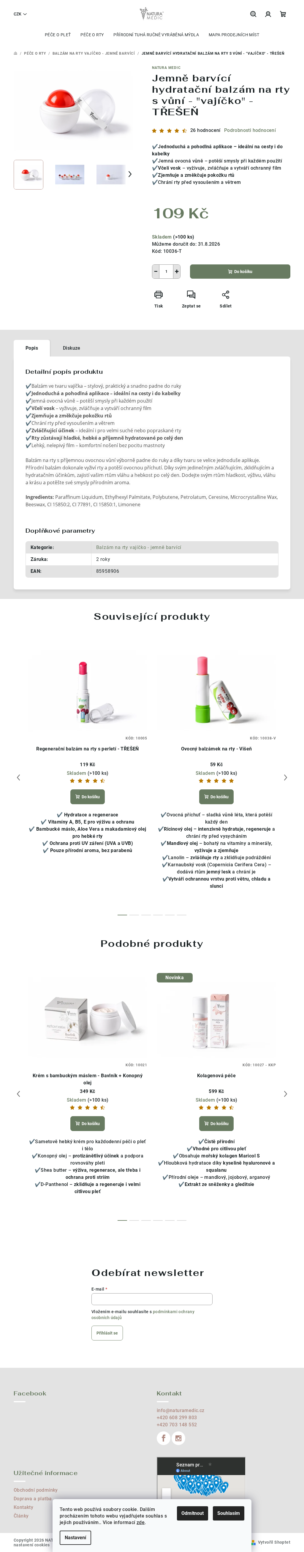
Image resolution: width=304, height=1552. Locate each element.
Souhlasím (228, 1513)
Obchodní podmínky (36, 1490)
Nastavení (75, 1537)
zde (141, 1522)
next (285, 777)
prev (18, 777)
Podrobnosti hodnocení (250, 130)
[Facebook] (163, 1438)
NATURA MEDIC (166, 68)
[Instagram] (178, 1438)
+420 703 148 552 (177, 1425)
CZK (17, 14)
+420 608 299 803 (177, 1417)
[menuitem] (57, 35)
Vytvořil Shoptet (274, 1542)
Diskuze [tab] (71, 348)
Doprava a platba (33, 1498)
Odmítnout (192, 1513)
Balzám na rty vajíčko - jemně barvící (139, 547)
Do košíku (243, 271)
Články (21, 1516)
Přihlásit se (107, 1333)
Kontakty (23, 1507)
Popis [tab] (32, 348)
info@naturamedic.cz (181, 1410)
